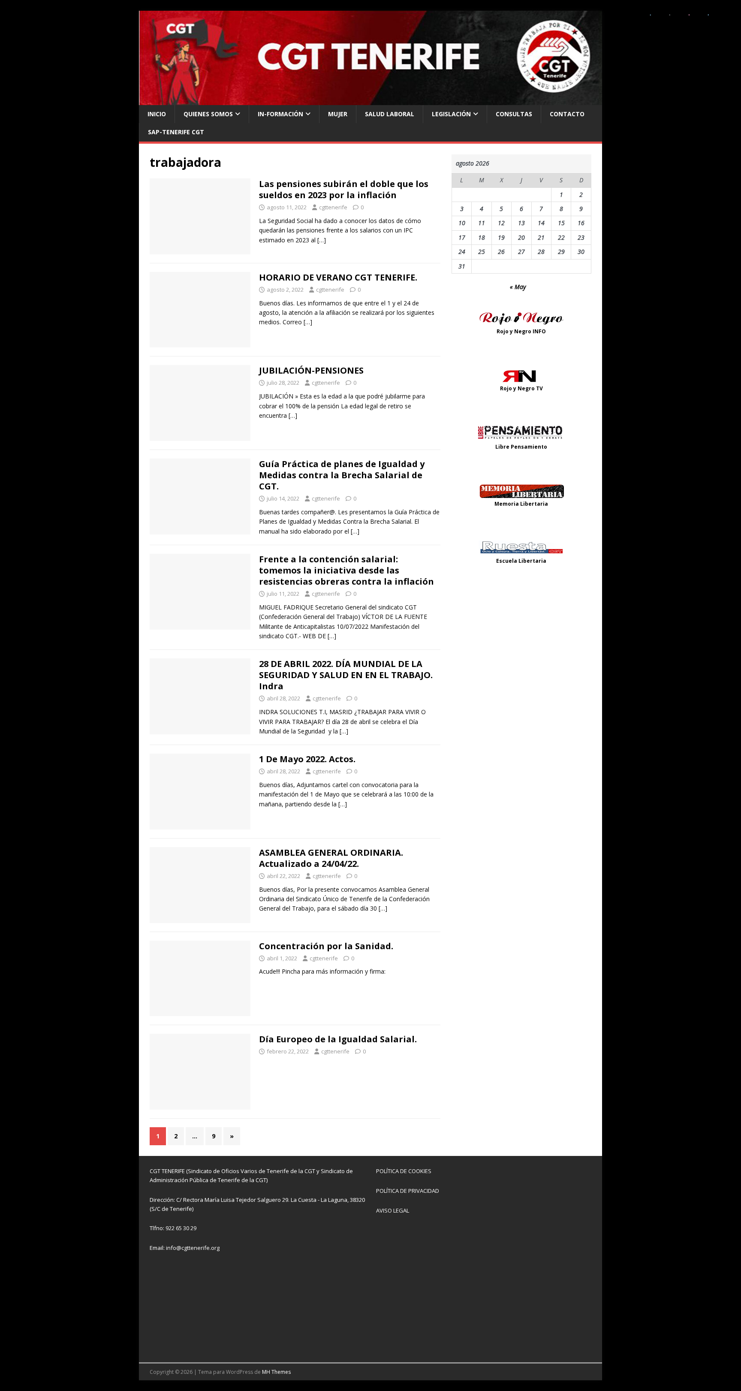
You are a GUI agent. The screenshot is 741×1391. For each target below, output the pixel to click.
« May (518, 287)
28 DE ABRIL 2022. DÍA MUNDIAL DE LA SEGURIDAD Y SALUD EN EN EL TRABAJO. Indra (346, 675)
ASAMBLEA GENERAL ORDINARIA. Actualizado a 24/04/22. (331, 858)
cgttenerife (333, 207)
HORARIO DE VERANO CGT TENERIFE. (338, 277)
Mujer (337, 114)
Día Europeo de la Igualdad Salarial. (338, 1039)
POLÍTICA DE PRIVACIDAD (407, 1191)
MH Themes (276, 1372)
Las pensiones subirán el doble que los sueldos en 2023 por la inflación (343, 189)
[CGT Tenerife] (370, 100)
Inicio (157, 114)
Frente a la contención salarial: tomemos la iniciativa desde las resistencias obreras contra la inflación (346, 570)
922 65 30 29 (181, 1228)
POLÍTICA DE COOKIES (403, 1171)
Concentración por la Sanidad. (326, 946)
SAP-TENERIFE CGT (176, 132)
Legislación (451, 114)
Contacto (567, 114)
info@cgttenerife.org (193, 1248)
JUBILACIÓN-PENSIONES (311, 370)
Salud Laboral (389, 114)
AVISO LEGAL (392, 1210)
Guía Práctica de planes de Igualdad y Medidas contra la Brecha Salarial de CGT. (342, 475)
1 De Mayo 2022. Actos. (307, 759)
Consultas (514, 114)
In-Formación (280, 114)
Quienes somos (208, 114)
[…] (321, 240)
